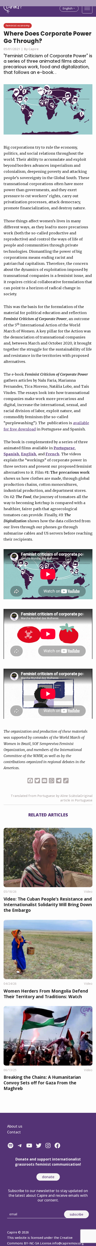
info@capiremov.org (68, 1243)
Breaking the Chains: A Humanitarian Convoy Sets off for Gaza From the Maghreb (42, 1082)
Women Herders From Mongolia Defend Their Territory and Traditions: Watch (46, 994)
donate (48, 1176)
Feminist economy (18, 25)
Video (88, 891)
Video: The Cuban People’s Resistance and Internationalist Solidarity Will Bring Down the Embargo (48, 904)
